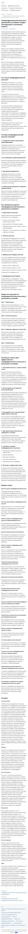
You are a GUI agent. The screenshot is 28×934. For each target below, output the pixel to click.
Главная (3, 14)
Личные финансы (17, 923)
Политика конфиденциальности (9, 914)
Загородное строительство (15, 8)
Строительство (5, 10)
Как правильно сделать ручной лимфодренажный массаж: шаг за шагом (12, 898)
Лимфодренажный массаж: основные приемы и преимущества (14, 892)
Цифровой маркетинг (15, 10)
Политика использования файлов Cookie (11, 912)
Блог (2, 906)
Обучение (3, 6)
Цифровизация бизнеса (14, 6)
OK (16, 932)
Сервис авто (4, 8)
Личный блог (9, 14)
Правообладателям (5, 916)
